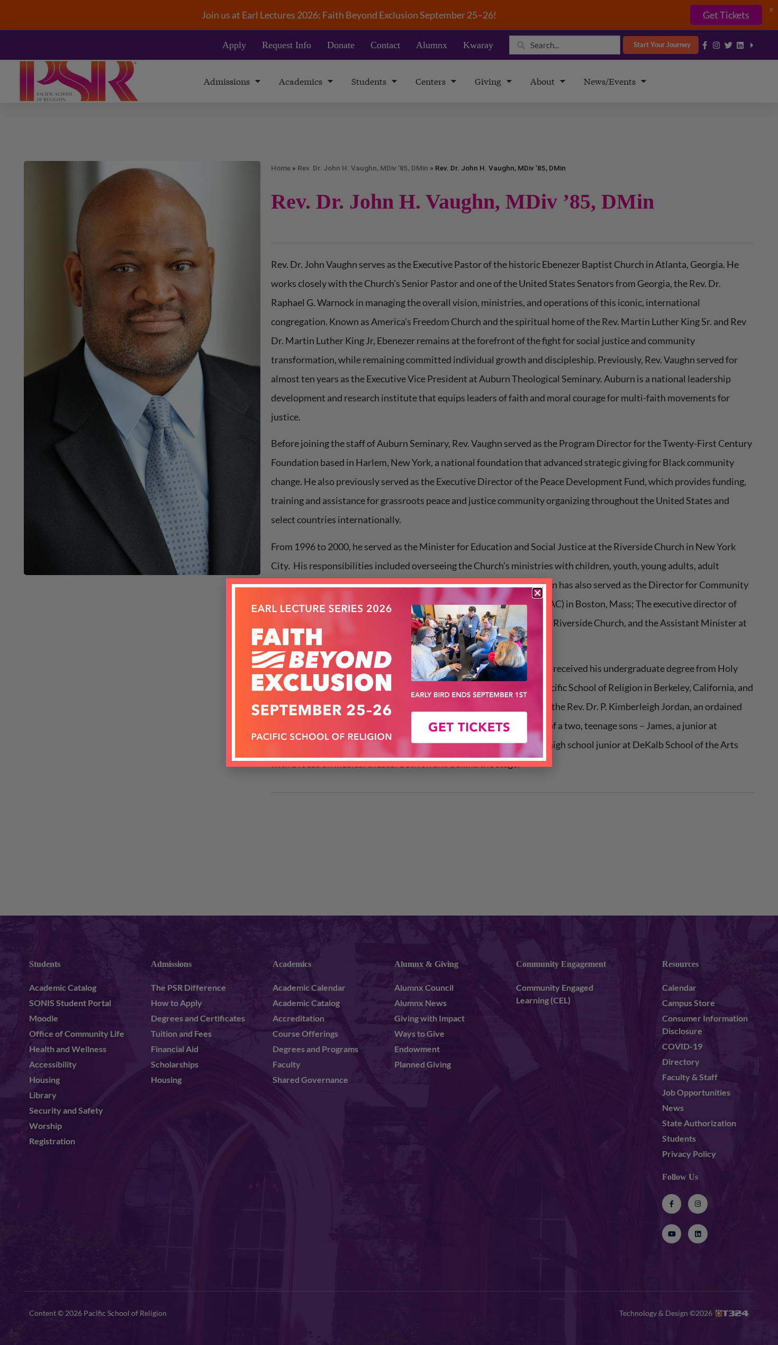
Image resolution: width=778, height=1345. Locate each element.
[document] (389, 672)
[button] (537, 593)
